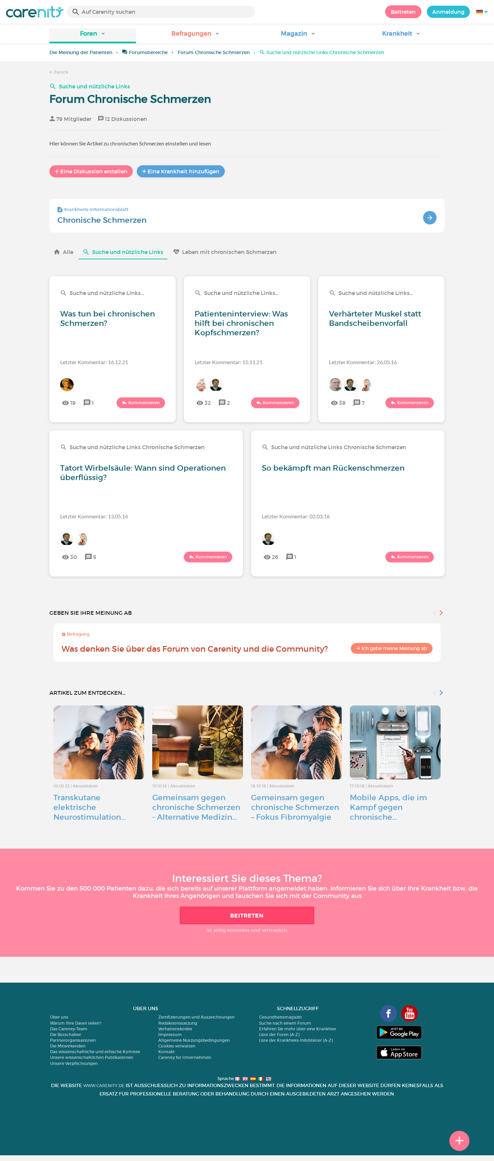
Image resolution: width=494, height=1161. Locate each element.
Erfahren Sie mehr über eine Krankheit (297, 1028)
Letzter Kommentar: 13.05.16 (94, 516)
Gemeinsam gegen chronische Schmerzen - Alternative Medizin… (196, 807)
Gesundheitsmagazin (280, 1017)
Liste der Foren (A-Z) (279, 1034)
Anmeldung (448, 11)
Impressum (170, 1034)
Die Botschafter (65, 1034)
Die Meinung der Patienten (80, 52)
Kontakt (166, 1051)
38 (342, 402)
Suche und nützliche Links (94, 86)
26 (275, 557)
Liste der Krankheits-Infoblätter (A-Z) (296, 1040)
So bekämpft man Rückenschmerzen (333, 468)
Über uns (59, 1017)
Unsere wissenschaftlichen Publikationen (91, 1057)
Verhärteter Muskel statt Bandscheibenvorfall (375, 318)
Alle (68, 252)
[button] (92, 35)
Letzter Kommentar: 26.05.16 (363, 362)
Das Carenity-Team (68, 1028)
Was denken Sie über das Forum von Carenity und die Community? (194, 649)
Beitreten (403, 11)
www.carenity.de (103, 1085)
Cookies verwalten (176, 1045)
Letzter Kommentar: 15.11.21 (228, 362)
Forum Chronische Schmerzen (214, 52)
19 (73, 402)
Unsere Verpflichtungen (74, 1063)
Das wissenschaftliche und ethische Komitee (95, 1051)
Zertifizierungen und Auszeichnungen (196, 1017)
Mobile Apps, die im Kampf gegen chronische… (388, 807)
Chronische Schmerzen (102, 220)
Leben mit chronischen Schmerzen (229, 252)
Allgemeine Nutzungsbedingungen (194, 1040)
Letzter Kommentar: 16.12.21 (94, 362)
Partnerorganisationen (73, 1040)
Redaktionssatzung (177, 1023)
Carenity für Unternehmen (184, 1057)
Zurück (60, 72)
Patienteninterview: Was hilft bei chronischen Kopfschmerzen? (241, 323)
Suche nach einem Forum (285, 1023)
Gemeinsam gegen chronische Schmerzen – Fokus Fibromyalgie (295, 807)
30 (73, 557)
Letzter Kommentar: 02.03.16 (296, 516)
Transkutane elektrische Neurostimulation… (89, 807)
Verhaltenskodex (175, 1028)
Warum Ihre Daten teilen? (75, 1023)
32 (208, 402)
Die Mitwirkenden (67, 1045)
